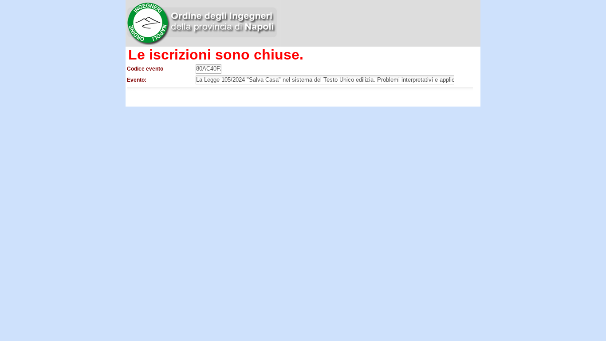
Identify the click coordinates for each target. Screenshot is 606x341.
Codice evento (145, 69)
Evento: (136, 80)
